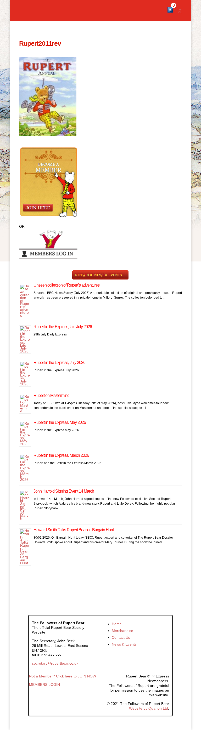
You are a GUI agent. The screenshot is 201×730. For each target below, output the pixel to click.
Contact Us (121, 637)
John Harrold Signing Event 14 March (64, 491)
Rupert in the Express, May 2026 (60, 422)
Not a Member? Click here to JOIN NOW (62, 676)
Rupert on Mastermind (51, 395)
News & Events (124, 644)
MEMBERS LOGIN (44, 684)
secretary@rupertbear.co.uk (55, 663)
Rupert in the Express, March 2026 (61, 455)
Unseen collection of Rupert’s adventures (66, 285)
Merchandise (122, 631)
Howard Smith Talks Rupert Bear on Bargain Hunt (74, 530)
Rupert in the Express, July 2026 (59, 362)
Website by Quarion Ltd (148, 708)
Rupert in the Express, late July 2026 (63, 326)
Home (117, 624)
